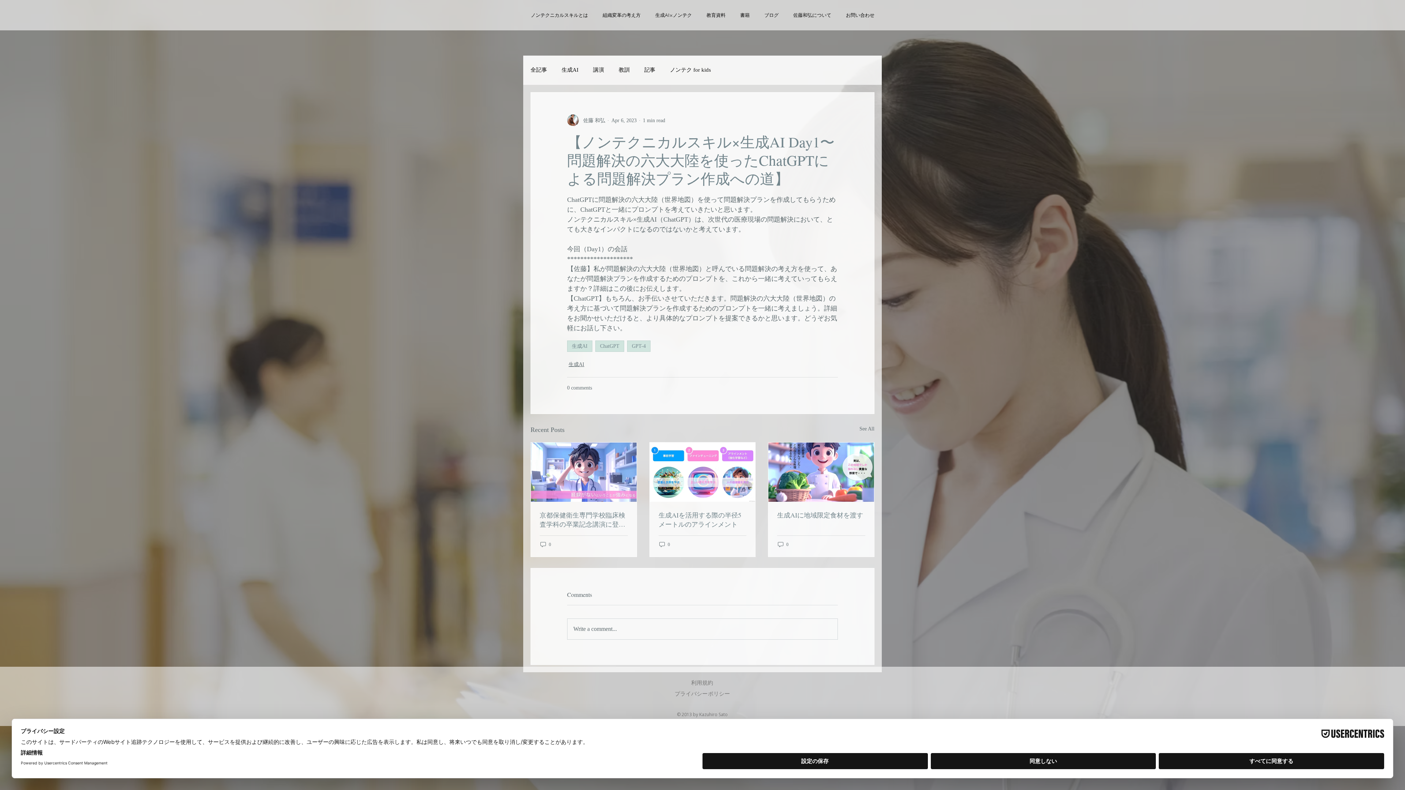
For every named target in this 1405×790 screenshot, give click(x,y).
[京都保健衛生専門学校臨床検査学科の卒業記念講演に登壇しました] (584, 472)
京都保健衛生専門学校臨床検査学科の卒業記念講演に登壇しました (582, 520)
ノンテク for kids (690, 70)
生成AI (570, 70)
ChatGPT (609, 346)
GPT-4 (639, 346)
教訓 (624, 70)
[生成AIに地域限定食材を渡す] (821, 472)
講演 (598, 70)
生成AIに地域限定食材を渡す (820, 515)
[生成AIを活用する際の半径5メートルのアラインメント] (703, 472)
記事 (649, 70)
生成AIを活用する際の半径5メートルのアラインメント (700, 519)
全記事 (539, 70)
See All (866, 429)
